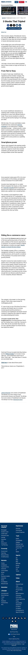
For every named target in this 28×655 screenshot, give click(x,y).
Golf (17, 569)
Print (17, 25)
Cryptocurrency (5, 566)
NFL (17, 558)
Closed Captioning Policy (14, 638)
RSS (22, 618)
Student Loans (4, 531)
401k (2, 541)
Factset (18, 642)
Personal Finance (4, 526)
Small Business (5, 556)
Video (18, 578)
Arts (2, 604)
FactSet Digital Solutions (16, 644)
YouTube (12, 618)
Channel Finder (19, 584)
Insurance (3, 539)
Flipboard (15, 618)
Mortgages (4, 530)
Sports (18, 555)
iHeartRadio (15, 621)
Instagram (9, 618)
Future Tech (19, 548)
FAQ (17, 591)
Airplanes (3, 600)
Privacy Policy (19, 589)
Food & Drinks (4, 602)
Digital (17, 538)
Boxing (17, 565)
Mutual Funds (4, 583)
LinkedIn (18, 618)
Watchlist (4, 587)
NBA (17, 559)
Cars (2, 599)
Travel (2, 597)
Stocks (3, 563)
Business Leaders (5, 576)
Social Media (19, 540)
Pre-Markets (4, 581)
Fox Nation (18, 608)
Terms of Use (19, 588)
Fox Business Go (20, 610)
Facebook (8, 25)
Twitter (11, 25)
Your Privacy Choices (15, 634)
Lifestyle (4, 590)
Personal (18, 528)
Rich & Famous (4, 595)
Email (20, 25)
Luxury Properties (20, 532)
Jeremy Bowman (5, 393)
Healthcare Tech (20, 546)
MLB (17, 561)
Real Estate (19, 526)
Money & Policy (5, 555)
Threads (14, 25)
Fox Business (6, 1)
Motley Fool (3, 32)
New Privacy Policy (14, 631)
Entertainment (4, 593)
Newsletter (25, 618)
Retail (2, 580)
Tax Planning (4, 545)
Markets (4, 18)
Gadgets (18, 542)
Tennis (17, 571)
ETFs (2, 574)
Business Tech (19, 544)
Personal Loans (5, 535)
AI (16, 549)
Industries (3, 578)
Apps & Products (20, 612)
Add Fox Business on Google (15, 28)
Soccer (17, 567)
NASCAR (18, 563)
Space (17, 551)
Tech (17, 536)
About (18, 581)
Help (14, 636)
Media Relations (20, 593)
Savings (3, 537)
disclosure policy (17, 399)
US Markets (4, 565)
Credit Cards (4, 533)
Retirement (4, 543)
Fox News (18, 606)
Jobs (17, 586)
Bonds (2, 572)
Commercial (19, 530)
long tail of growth (9, 187)
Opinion (18, 574)
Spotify (12, 621)
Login (16, 1)
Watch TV (22, 1)
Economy (4, 548)
